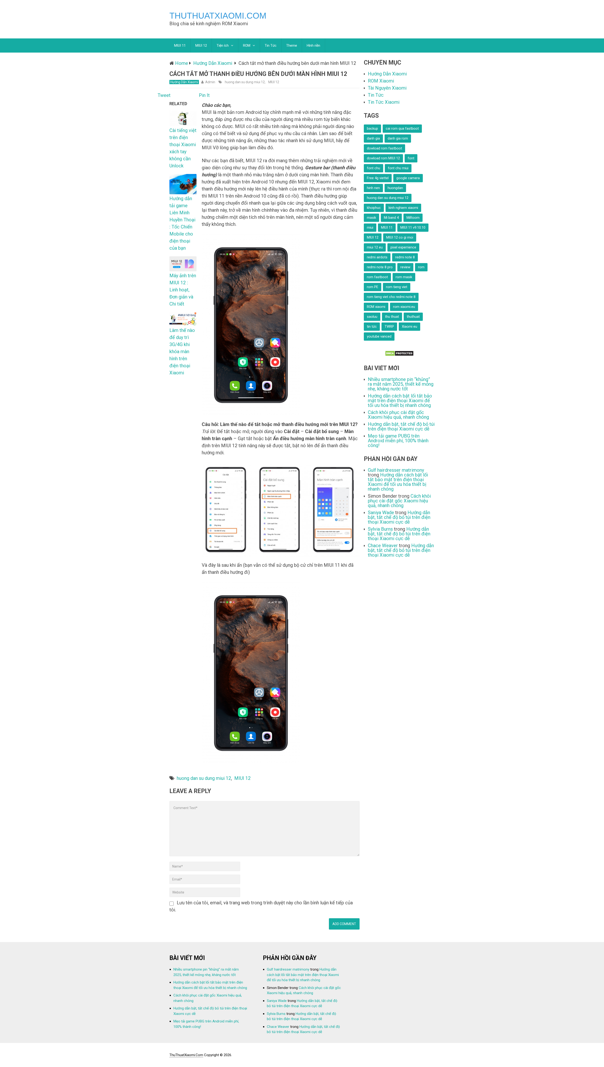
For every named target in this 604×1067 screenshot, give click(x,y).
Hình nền (313, 45)
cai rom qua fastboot (402, 128)
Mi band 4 (391, 217)
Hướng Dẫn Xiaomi (184, 82)
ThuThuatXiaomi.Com (217, 16)
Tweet (164, 95)
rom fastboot (377, 277)
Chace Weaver (383, 545)
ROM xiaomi (376, 307)
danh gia (373, 138)
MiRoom (413, 217)
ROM (246, 45)
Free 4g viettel (378, 178)
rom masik (404, 277)
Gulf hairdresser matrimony (396, 470)
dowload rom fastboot (384, 148)
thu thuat (392, 316)
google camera (408, 178)
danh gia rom (398, 138)
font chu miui (398, 168)
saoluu (372, 316)
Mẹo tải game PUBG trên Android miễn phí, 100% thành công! (398, 440)
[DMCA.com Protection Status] (399, 354)
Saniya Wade (381, 512)
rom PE (372, 287)
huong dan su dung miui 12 (245, 82)
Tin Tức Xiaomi (383, 102)
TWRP (389, 326)
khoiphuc (374, 208)
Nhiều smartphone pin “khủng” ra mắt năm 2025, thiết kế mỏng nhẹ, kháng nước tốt (400, 384)
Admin (210, 82)
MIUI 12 (201, 45)
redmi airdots (377, 257)
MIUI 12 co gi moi (399, 237)
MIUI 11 (180, 45)
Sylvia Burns (380, 529)
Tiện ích (223, 45)
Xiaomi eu (409, 326)
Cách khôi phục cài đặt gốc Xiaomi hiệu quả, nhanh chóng (398, 414)
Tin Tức (271, 45)
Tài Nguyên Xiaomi (387, 88)
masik (371, 217)
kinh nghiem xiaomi (403, 208)
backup (372, 128)
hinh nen (373, 188)
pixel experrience (403, 247)
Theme (291, 45)
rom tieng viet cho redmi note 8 (391, 297)
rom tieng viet (396, 287)
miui (370, 227)
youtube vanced (379, 336)
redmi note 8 (405, 257)
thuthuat (413, 316)
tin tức (372, 326)
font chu (373, 168)
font (411, 158)
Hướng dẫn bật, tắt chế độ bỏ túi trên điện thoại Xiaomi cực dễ (401, 426)
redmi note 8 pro (380, 267)
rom (421, 267)
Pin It (204, 95)
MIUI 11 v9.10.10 (412, 227)
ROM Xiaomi (381, 81)
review (405, 267)
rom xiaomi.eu (404, 307)
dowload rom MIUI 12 (383, 158)
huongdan (395, 188)
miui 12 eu (375, 247)
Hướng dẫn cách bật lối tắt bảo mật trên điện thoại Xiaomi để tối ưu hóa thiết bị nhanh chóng (400, 400)
